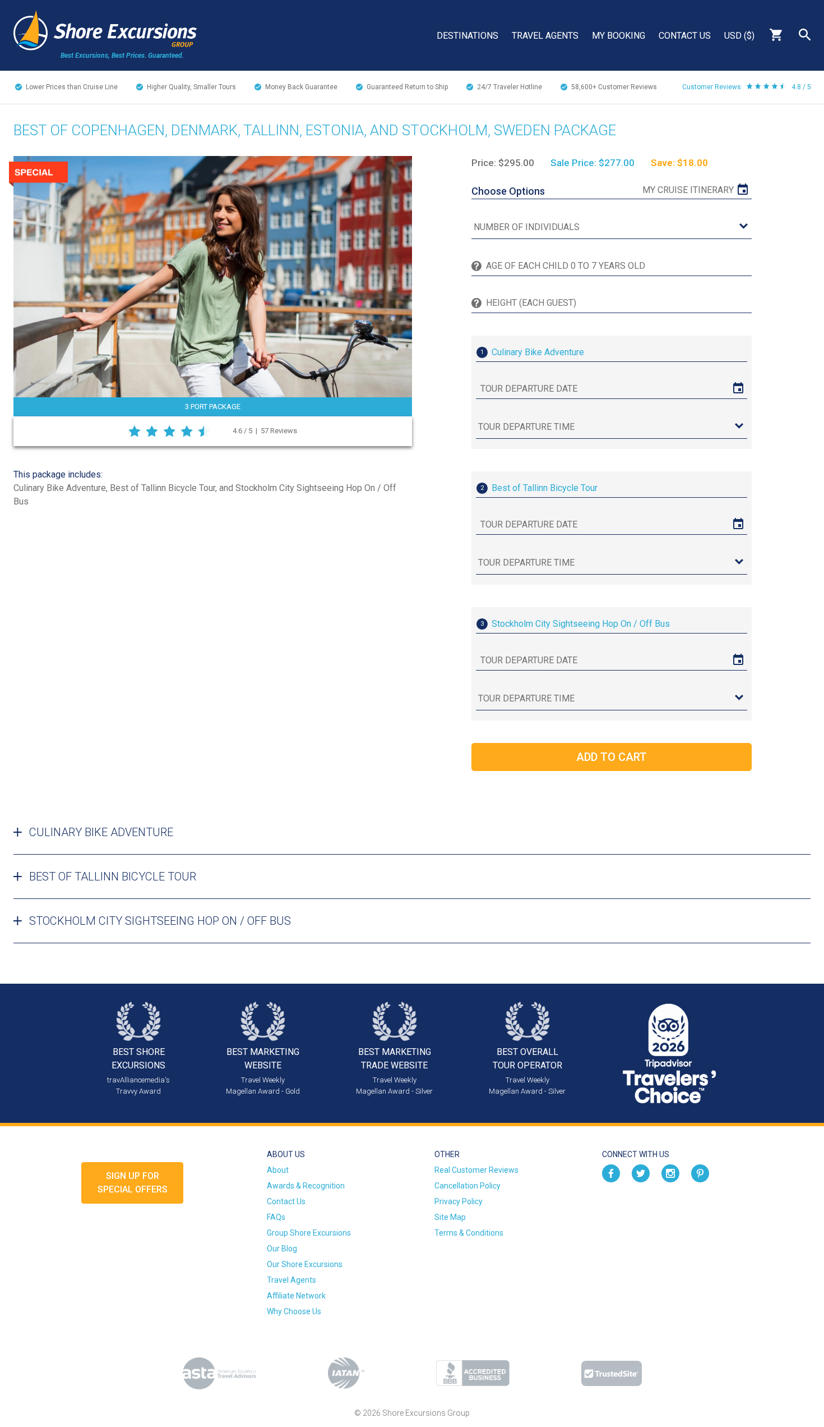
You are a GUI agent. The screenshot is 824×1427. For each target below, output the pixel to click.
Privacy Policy (458, 1201)
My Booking (618, 35)
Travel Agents (545, 35)
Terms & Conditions (468, 1232)
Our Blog (282, 1248)
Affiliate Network (296, 1295)
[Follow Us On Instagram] (670, 1172)
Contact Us (685, 35)
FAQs (276, 1217)
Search (805, 35)
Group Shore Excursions (309, 1232)
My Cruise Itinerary (688, 190)
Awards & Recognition (306, 1185)
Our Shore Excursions (304, 1264)
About (278, 1170)
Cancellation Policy (467, 1185)
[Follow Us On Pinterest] (700, 1172)
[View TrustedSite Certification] (611, 1373)
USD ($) (739, 35)
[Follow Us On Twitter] (641, 1172)
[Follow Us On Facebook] (611, 1172)
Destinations (467, 35)
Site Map (450, 1217)
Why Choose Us (294, 1311)
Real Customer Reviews (476, 1170)
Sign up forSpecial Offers (133, 1183)
